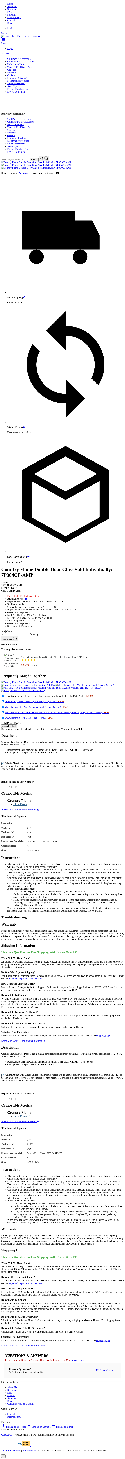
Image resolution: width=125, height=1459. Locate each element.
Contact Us (12, 20)
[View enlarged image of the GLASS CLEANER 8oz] (23, 690)
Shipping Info (76, 729)
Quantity (34, 634)
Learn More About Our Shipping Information (23, 1041)
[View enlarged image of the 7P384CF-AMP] (36, 682)
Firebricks (12, 72)
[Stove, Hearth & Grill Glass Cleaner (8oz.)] (23, 690)
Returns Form (14, 1416)
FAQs (10, 12)
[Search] (44, 158)
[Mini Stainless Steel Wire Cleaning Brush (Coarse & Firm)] (84, 685)
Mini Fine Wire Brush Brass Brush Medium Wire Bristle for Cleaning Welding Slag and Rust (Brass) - (57, 712)
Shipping (11, 14)
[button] (28, 660)
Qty (8, 631)
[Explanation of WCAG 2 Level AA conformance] (24, 1445)
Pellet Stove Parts (15, 64)
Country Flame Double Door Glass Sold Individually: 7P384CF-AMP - (49, 696)
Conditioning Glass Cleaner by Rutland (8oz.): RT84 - (34, 701)
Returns (11, 1395)
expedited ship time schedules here (25, 978)
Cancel (34, 159)
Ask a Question (107, 1370)
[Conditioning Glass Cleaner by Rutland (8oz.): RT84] (28, 685)
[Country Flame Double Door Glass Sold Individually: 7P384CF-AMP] (36, 162)
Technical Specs (40, 729)
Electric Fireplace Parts (18, 89)
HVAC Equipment (16, 91)
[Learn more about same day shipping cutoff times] (28, 557)
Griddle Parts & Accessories (20, 61)
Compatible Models (22, 729)
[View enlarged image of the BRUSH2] (51, 687)
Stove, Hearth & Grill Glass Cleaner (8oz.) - (29, 718)
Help (9, 1392)
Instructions (54, 729)
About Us (12, 6)
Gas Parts (11, 69)
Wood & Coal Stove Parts (19, 67)
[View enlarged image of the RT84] (28, 685)
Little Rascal (21, 804)
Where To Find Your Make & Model (19, 809)
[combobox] (15, 159)
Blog (9, 23)
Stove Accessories (16, 83)
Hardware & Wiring (17, 78)
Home (10, 3)
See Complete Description (19, 626)
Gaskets (11, 75)
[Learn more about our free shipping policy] (24, 297)
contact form (77, 1360)
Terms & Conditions (11, 1450)
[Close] (3, 1456)
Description (7, 729)
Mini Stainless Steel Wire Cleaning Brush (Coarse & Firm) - (36, 707)
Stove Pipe (12, 86)
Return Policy (14, 17)
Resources (12, 9)
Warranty (64, 729)
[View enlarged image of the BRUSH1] (84, 685)
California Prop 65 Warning (20, 1403)
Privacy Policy (29, 1450)
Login (10, 28)
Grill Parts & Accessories (19, 59)
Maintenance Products (18, 80)
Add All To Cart (9, 726)
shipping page (103, 1035)
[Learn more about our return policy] (24, 427)
